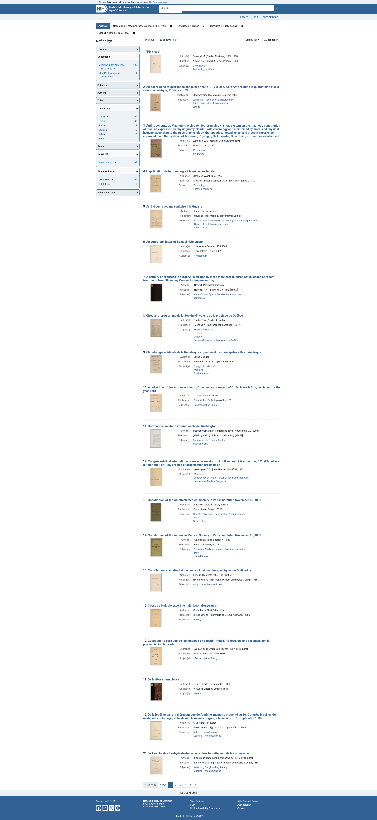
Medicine (198, 474)
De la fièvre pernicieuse (163, 679)
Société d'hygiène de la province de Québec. (216, 340)
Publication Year (106, 192)
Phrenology (199, 150)
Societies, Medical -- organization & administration (219, 514)
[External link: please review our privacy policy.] (98, 807)
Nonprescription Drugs (205, 405)
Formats (102, 49)
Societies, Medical (203, 329)
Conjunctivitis (200, 65)
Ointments (199, 298)
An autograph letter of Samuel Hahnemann (175, 241)
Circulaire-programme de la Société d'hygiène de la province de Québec (194, 315)
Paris (196, 517)
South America (201, 373)
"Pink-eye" (153, 51)
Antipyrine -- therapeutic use (207, 584)
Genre (100, 146)
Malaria (197, 693)
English (102, 121)
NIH (183, 815)
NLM (177, 815)
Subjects (102, 85)
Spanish (103, 129)
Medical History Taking (205, 658)
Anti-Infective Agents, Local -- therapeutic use (218, 294)
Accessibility (244, 804)
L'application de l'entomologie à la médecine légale (180, 171)
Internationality (200, 443)
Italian (102, 134)
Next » (175, 39)
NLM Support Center (247, 801)
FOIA (192, 804)
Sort (252, 39)
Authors (101, 92)
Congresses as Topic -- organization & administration (221, 477)
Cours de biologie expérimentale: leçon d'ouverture (182, 605)
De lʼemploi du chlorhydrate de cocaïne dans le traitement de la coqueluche (198, 753)
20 (270, 39)
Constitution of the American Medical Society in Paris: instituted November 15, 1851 (204, 500)
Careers (241, 808)
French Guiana (201, 227)
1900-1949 (104, 184)
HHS (189, 815)
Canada (196, 106)
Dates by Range (105, 171)
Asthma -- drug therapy (205, 732)
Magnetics (198, 153)
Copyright (102, 154)
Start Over (103, 26)
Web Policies (197, 801)
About (244, 17)
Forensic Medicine (203, 189)
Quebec (198, 336)
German (102, 125)
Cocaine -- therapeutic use (207, 771)
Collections (103, 56)
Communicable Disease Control (209, 440)
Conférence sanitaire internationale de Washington (182, 426)
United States (200, 521)
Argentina (198, 369)
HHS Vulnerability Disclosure (205, 808)
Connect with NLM (105, 801)
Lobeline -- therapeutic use (207, 735)
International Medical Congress (210, 481)
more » (102, 138)
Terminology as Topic (204, 69)
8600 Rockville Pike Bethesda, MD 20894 (154, 805)
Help (256, 17)
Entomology (199, 185)
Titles (100, 100)
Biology (197, 619)
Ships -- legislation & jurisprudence (210, 103)
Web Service (270, 17)
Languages (103, 108)
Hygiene (198, 333)
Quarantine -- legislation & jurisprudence (213, 99)
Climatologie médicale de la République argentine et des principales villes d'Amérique (203, 352)
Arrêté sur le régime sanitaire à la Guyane (174, 206)
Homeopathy (200, 255)
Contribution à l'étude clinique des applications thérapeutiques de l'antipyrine (199, 570)
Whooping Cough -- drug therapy (210, 767)
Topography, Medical (204, 366)
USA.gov (198, 815)
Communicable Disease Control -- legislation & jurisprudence (225, 220)
